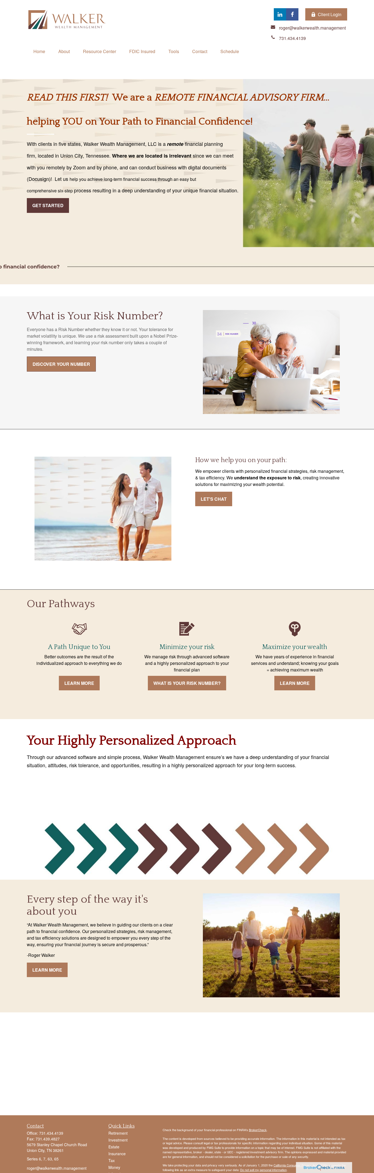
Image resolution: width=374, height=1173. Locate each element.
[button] (39, 51)
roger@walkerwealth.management (57, 1168)
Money (114, 1167)
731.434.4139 (51, 1133)
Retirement (118, 1133)
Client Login (329, 14)
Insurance (117, 1153)
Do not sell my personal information (263, 1170)
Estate (113, 1146)
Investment (118, 1140)
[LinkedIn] (280, 14)
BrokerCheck (258, 1130)
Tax (111, 1160)
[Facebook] (292, 14)
